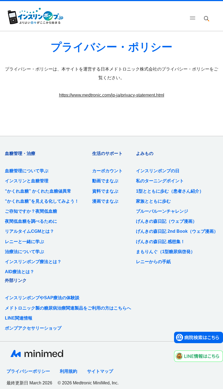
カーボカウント (107, 170)
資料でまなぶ (105, 191)
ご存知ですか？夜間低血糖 (31, 211)
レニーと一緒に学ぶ (24, 241)
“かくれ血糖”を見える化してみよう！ (42, 201)
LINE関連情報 (18, 318)
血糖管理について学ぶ (26, 170)
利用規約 (68, 371)
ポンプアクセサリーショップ (33, 328)
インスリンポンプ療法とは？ (33, 261)
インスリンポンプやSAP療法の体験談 (42, 297)
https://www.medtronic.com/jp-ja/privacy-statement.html (111, 95)
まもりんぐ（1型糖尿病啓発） (165, 251)
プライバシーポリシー (28, 371)
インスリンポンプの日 (157, 170)
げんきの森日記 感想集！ (160, 241)
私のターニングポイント (160, 180)
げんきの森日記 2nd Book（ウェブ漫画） (177, 231)
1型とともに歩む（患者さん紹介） (170, 191)
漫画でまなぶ (105, 201)
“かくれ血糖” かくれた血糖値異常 (38, 191)
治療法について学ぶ (24, 251)
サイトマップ (100, 371)
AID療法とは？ (19, 271)
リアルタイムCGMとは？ (29, 231)
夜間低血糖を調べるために (31, 221)
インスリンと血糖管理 (26, 180)
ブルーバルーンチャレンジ (162, 211)
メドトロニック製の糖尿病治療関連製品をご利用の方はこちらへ (68, 308)
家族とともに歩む (153, 201)
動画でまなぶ (105, 180)
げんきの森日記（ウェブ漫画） (166, 221)
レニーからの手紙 (153, 261)
